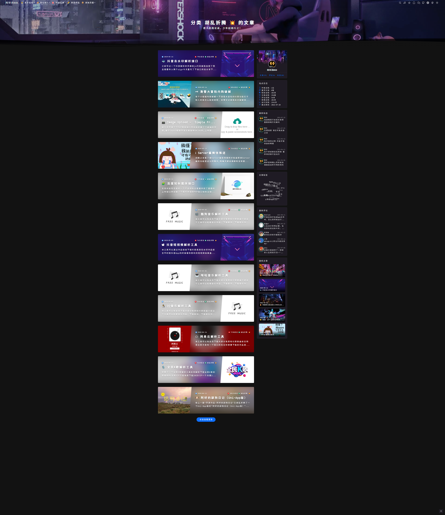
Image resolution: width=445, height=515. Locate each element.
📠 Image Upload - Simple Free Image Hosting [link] (188, 122)
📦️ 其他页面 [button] (88, 3)
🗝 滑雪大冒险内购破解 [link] (213, 92)
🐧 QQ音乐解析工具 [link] (176, 306)
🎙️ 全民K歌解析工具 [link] (177, 367)
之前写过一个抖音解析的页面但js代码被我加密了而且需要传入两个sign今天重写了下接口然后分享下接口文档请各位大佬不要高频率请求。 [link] (188, 68)
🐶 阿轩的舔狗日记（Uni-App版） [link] (221, 398)
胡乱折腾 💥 (212, 57)
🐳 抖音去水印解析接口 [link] (180, 61)
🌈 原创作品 (73, 3)
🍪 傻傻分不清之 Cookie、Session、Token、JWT (269, 275)
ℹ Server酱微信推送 (267, 335)
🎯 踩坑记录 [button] (58, 3)
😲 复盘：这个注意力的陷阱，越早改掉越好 (271, 320)
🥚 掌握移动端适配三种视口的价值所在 (271, 305)
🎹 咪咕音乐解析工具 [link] (211, 275)
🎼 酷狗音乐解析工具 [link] (211, 214)
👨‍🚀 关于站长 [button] (27, 3)
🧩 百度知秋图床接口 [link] (178, 183)
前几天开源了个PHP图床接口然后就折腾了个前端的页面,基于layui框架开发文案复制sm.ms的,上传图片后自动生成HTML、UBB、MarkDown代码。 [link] (189, 129)
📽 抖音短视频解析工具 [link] (180, 245)
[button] (437, 3)
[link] (237, 63)
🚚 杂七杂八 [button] (42, 3)
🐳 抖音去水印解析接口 (268, 290)
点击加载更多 (206, 419)
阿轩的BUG (12, 2)
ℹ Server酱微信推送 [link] (210, 153)
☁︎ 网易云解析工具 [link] (209, 336)
